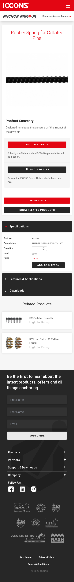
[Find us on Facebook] (11, 489)
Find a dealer (39, 169)
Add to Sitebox (37, 144)
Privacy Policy (46, 557)
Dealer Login (37, 200)
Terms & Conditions (38, 564)
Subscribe (37, 435)
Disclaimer (26, 557)
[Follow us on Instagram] (33, 489)
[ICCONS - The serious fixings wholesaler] (16, 5)
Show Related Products (37, 210)
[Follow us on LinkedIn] (22, 489)
